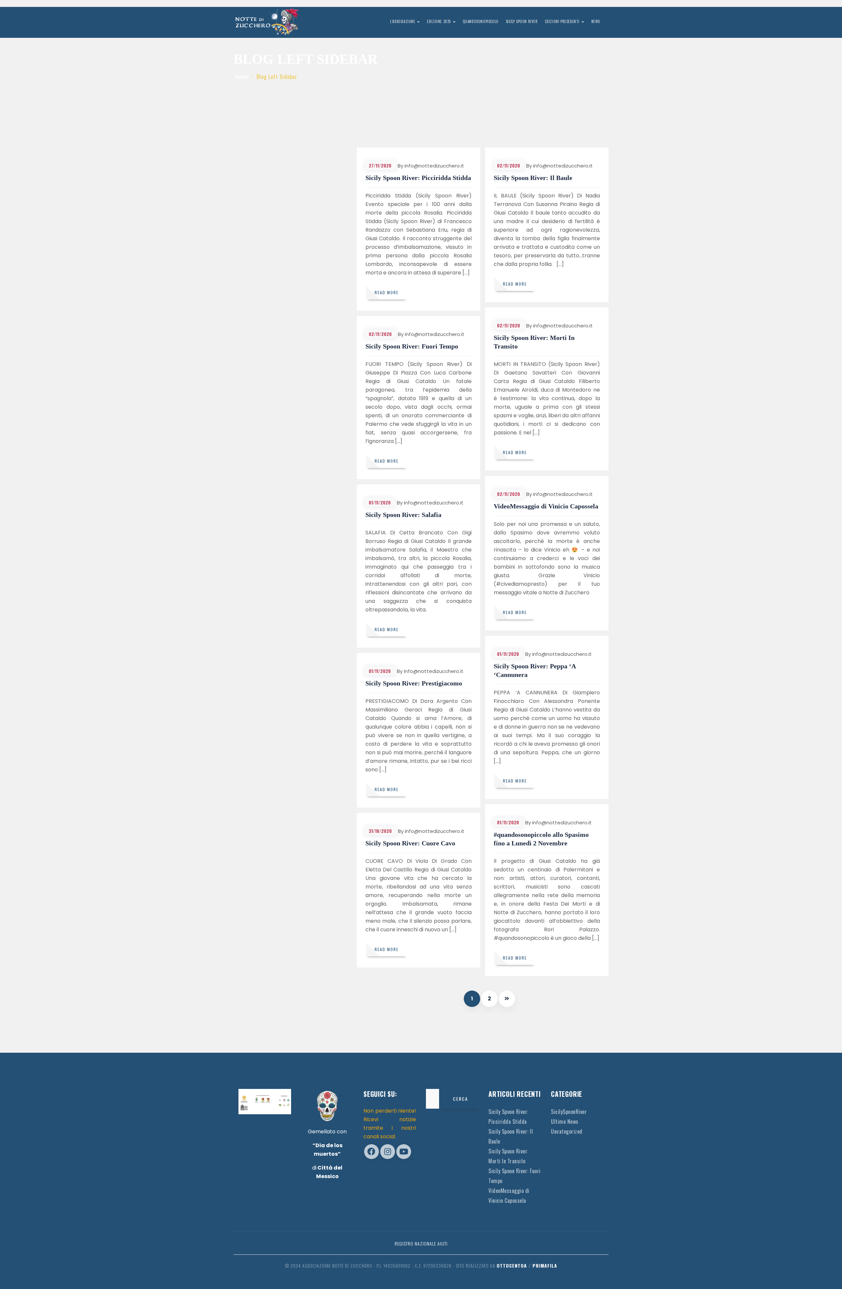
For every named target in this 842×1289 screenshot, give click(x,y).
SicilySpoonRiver (569, 1112)
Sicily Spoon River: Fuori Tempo (411, 346)
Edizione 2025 (439, 21)
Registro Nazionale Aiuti (421, 1243)
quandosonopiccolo (481, 21)
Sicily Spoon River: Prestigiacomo (413, 683)
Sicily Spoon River (522, 21)
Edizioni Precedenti (563, 21)
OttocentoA (512, 1265)
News (595, 21)
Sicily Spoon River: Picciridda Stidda (418, 177)
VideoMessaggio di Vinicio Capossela (546, 506)
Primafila (544, 1265)
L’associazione (403, 21)
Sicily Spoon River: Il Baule (533, 177)
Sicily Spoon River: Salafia (403, 514)
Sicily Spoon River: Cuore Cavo (410, 843)
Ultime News (565, 1121)
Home (241, 77)
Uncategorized (566, 1131)
